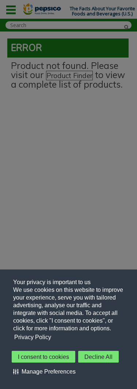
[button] (44, 371)
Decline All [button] (98, 357)
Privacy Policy (32, 337)
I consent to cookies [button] (43, 357)
